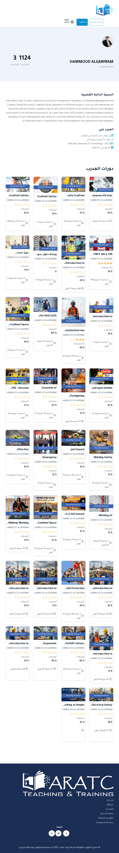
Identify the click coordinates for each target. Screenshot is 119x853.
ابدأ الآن (83, 22)
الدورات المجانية (48, 249)
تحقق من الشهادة (105, 818)
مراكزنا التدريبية (106, 814)
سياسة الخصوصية (104, 823)
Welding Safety (103, 457)
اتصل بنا (109, 809)
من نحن (110, 800)
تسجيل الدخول (96, 22)
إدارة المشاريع (105, 190)
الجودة (52, 310)
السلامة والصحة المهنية (73, 186)
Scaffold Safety (47, 196)
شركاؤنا (110, 805)
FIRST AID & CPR (103, 254)
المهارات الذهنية (20, 247)
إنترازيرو (22, 847)
